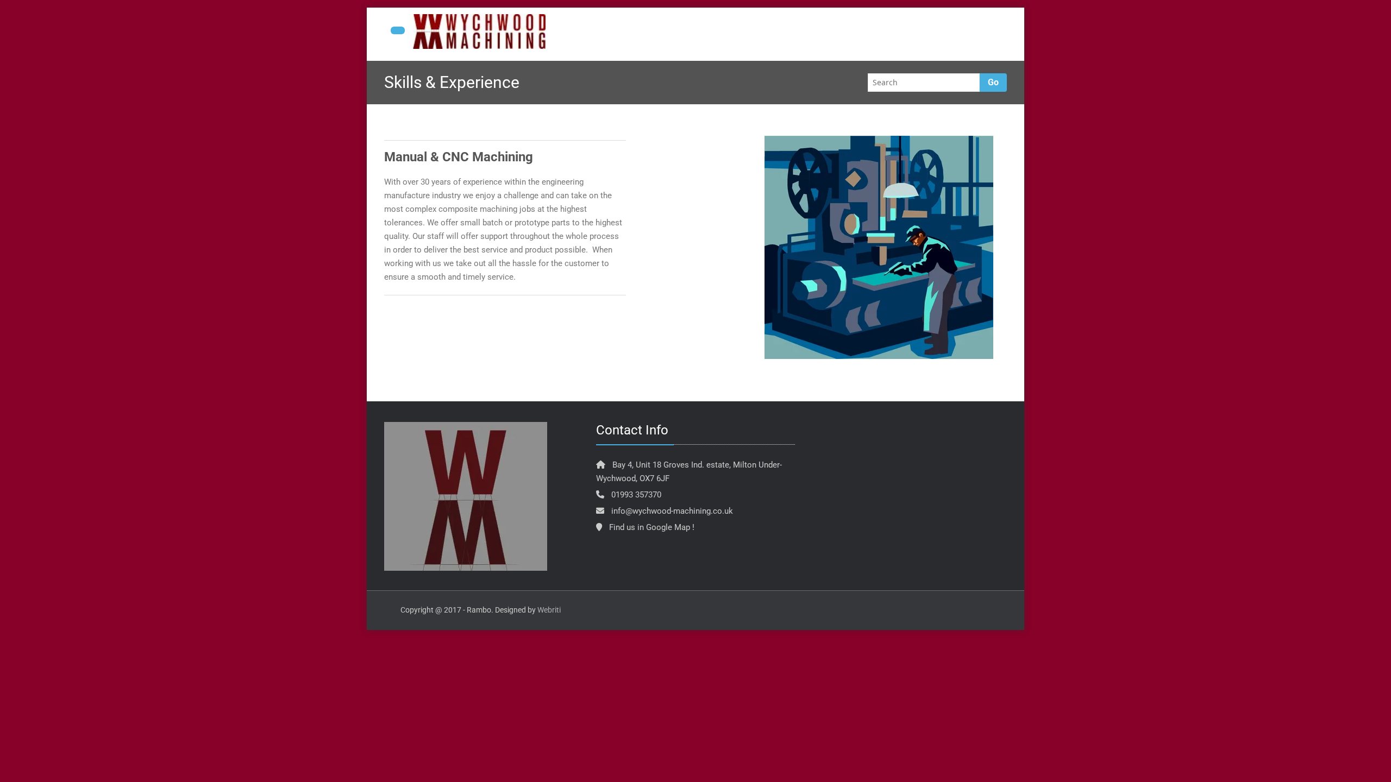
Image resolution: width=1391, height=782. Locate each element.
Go (993, 82)
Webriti (549, 610)
